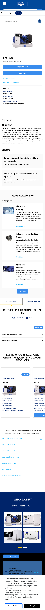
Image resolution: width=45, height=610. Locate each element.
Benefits (4, 13)
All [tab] (29, 506)
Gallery (18, 13)
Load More (22, 291)
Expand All (38, 327)
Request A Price (22, 67)
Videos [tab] (22, 506)
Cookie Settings (36, 571)
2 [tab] (24, 547)
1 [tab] (19, 547)
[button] (39, 21)
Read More (19, 226)
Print (29, 317)
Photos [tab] (14, 506)
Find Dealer (22, 73)
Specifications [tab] (11, 301)
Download (17, 317)
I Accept (32, 606)
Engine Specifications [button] (9, 340)
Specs (12, 13)
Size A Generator (8, 79)
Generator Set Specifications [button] (12, 334)
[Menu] (4, 3)
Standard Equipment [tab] (33, 301)
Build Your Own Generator (11, 82)
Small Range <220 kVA (11, 21)
